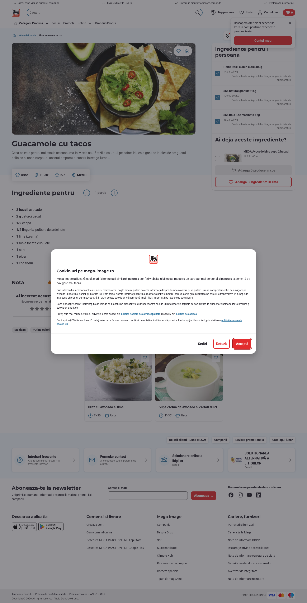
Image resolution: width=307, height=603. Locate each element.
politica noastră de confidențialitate (140, 314)
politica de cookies (186, 314)
